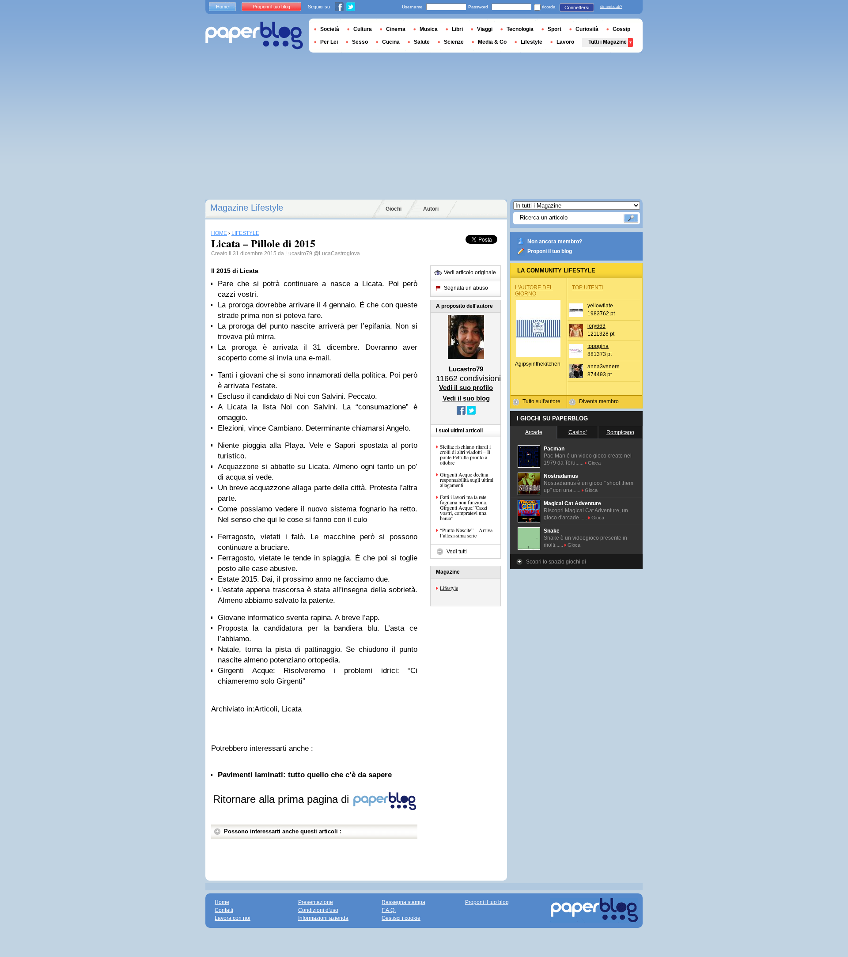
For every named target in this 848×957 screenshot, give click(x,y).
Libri (457, 29)
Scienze (454, 42)
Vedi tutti (457, 551)
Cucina (391, 42)
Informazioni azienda (323, 918)
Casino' (577, 432)
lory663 (596, 326)
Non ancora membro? (554, 241)
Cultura (362, 29)
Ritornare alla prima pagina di (282, 799)
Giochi (393, 209)
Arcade (533, 432)
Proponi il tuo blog (549, 251)
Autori (431, 209)
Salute (422, 42)
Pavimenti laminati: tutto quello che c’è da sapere (305, 775)
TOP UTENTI (587, 287)
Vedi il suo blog (466, 398)
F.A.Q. (389, 910)
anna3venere (603, 366)
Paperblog (254, 35)
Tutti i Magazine (607, 42)
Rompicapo (620, 432)
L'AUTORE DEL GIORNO (534, 290)
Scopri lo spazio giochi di (556, 562)
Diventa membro (599, 401)
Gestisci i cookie (401, 918)
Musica (429, 29)
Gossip (621, 29)
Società (329, 29)
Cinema (395, 29)
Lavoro (565, 42)
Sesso (360, 42)
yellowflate (600, 306)
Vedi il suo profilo (466, 387)
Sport (554, 29)
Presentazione (315, 902)
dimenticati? (611, 6)
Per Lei (329, 42)
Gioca (594, 462)
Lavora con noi (232, 918)
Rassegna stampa (403, 902)
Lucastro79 (298, 253)
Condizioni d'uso (318, 910)
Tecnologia (520, 29)
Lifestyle (449, 587)
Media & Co (492, 42)
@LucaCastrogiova (337, 253)
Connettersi (576, 7)
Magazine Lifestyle (246, 207)
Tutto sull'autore (541, 401)
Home (222, 6)
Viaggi (484, 29)
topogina (598, 346)
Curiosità (586, 29)
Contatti (224, 910)
